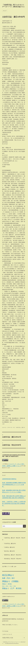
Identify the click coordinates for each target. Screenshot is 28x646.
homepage (5, 631)
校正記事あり (8, 575)
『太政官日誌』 (18, 427)
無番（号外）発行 (8, 578)
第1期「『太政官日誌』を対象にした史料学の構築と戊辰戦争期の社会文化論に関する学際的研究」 (13, 503)
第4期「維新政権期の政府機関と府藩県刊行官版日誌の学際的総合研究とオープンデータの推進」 (14, 484)
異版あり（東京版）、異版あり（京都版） (9, 586)
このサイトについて (7, 634)
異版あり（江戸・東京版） (12, 588)
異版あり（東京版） (7, 584)
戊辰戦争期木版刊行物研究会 (9, 479)
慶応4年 (23, 427)
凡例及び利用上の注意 (7, 637)
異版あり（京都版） (11, 581)
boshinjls (4, 427)
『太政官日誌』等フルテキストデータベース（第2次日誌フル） (13, 6)
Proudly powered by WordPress (12, 643)
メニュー (5, 10)
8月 (14, 427)
